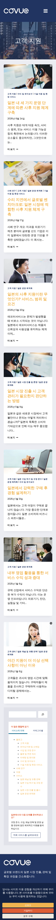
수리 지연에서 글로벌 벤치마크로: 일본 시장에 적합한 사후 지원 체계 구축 (28, 207)
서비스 (19, 775)
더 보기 (12, 149)
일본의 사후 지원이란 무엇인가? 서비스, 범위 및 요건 (27, 299)
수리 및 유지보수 (25, 94)
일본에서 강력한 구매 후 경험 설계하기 (27, 490)
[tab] (18, 731)
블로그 (19, 739)
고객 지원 (11, 94)
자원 (18, 772)
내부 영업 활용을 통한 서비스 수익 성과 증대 (28, 575)
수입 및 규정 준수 (28, 750)
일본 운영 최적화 (35, 191)
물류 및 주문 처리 (28, 754)
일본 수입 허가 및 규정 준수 (30, 479)
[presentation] (28, 76)
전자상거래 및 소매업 (29, 746)
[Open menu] (47, 11)
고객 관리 (11, 651)
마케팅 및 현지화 (27, 757)
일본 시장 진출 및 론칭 (27, 382)
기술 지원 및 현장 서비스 (31, 764)
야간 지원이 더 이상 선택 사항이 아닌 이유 (28, 663)
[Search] (42, 714)
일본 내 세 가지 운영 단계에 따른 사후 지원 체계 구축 (28, 107)
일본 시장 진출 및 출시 (30, 790)
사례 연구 (11, 191)
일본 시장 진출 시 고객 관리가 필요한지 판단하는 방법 (27, 395)
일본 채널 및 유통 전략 (27, 651)
